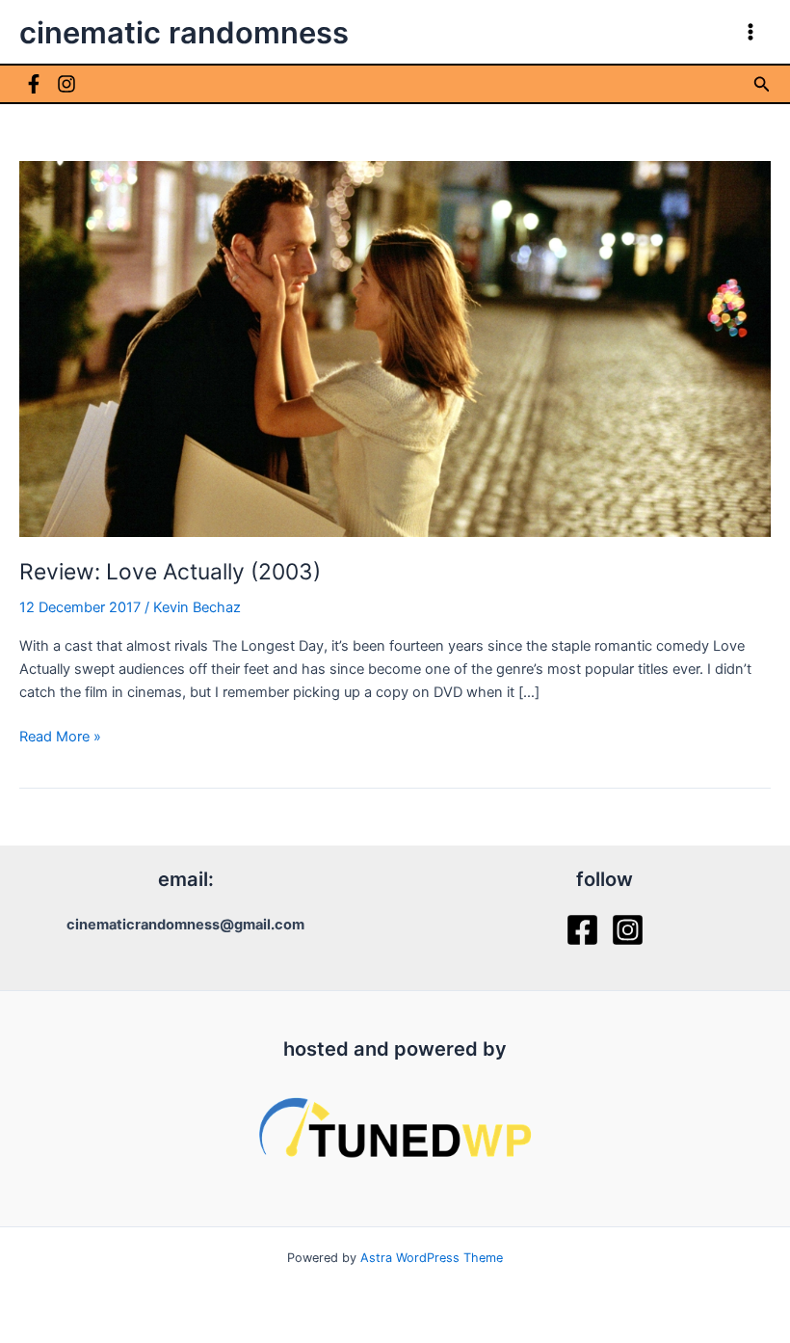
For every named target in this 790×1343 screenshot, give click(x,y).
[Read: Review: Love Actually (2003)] (395, 348)
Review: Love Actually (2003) (170, 571)
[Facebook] (33, 83)
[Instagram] (66, 83)
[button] (762, 84)
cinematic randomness (184, 32)
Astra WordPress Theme (431, 1257)
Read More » (60, 737)
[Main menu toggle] (750, 32)
